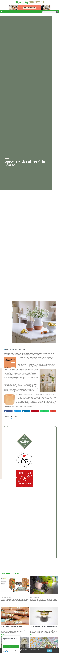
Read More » (3, 634)
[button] (1, 12)
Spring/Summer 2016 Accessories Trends (11, 626)
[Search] (57, 12)
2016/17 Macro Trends (36, 596)
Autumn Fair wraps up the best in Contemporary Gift (43, 626)
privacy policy (6, 651)
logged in (12, 418)
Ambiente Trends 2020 (7, 596)
